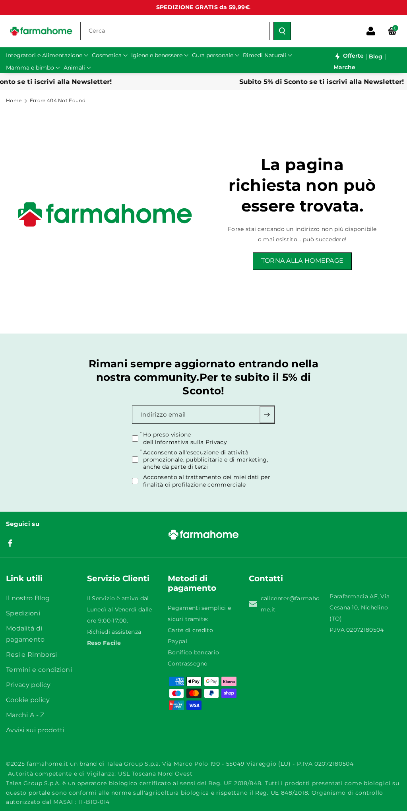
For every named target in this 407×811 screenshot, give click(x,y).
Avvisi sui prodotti (35, 730)
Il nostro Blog (28, 598)
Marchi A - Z (25, 715)
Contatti (266, 578)
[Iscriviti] (267, 414)
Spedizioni (23, 613)
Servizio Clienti (118, 578)
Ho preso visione (185, 438)
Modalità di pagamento (25, 634)
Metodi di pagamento (192, 583)
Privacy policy (28, 685)
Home (13, 100)
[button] (392, 31)
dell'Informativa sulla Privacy (185, 441)
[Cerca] (282, 31)
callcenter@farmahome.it (290, 604)
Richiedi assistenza (114, 631)
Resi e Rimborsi (31, 654)
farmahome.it (47, 763)
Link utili (24, 578)
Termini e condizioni (39, 669)
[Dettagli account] (371, 31)
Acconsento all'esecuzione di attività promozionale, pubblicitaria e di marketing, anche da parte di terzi (205, 459)
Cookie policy (28, 700)
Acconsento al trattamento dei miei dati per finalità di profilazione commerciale (206, 480)
